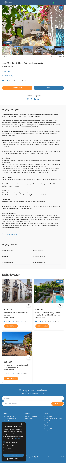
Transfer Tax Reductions (51, 423)
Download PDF (11, 234)
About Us (6, 421)
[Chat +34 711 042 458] (53, 3)
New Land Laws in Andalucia (53, 427)
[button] (13, 459)
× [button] (23, 424)
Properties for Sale (9, 416)
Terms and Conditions (30, 416)
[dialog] (14, 441)
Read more (17, 438)
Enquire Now (17, 88)
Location (8, 42)
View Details (11, 326)
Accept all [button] (14, 455)
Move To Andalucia (50, 431)
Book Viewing (8, 75)
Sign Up (57, 403)
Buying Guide (48, 425)
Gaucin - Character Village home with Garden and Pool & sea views (48, 314)
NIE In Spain (48, 416)
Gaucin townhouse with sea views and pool (16, 314)
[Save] (28, 305)
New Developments (9, 418)
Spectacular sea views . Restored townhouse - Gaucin (16, 366)
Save (48, 88)
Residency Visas (49, 429)
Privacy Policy (28, 418)
